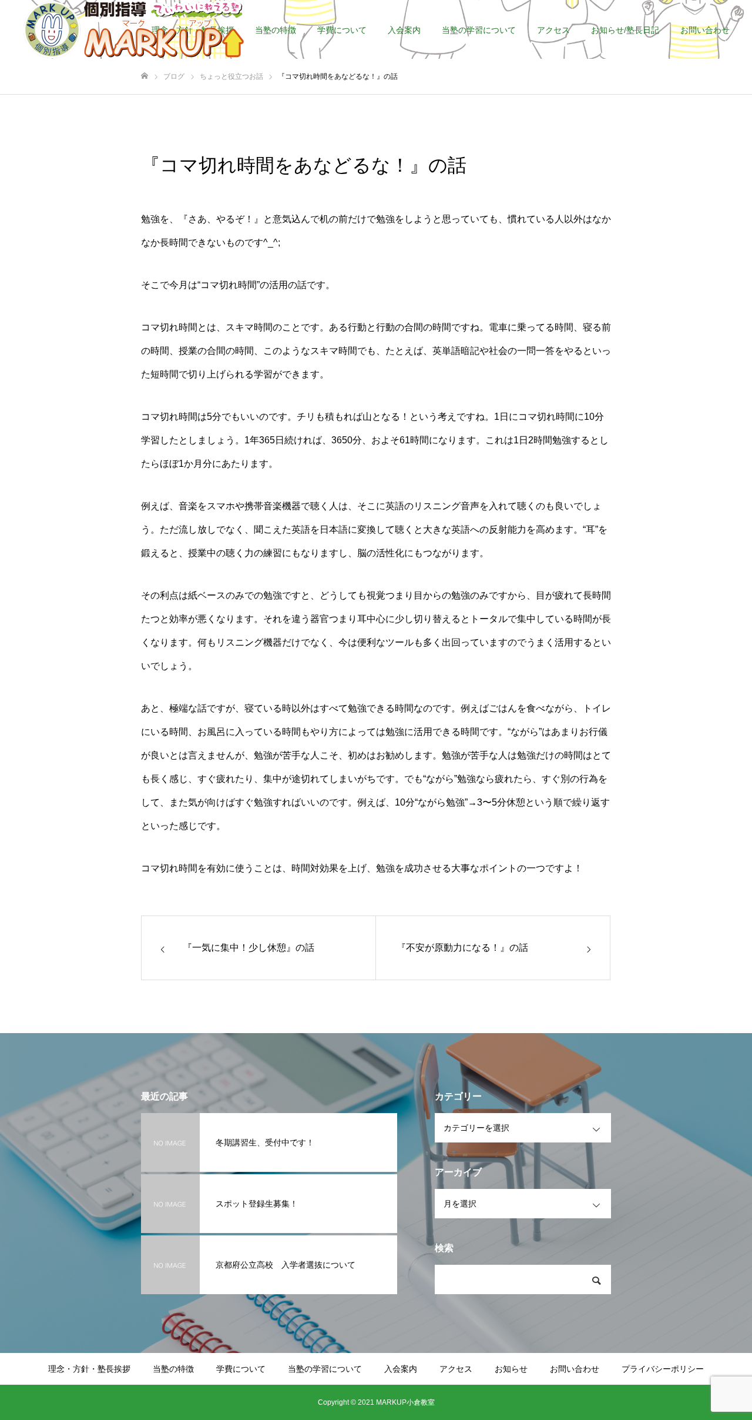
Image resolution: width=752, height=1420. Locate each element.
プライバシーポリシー (663, 1369)
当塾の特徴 (275, 30)
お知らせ (511, 1369)
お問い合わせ (705, 30)
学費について (342, 30)
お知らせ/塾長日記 (625, 30)
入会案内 (404, 30)
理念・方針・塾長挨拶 (89, 1369)
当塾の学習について (479, 30)
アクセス (553, 30)
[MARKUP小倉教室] (134, 29)
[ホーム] (144, 76)
